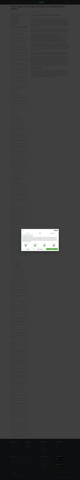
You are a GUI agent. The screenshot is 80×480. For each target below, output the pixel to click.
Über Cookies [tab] (52, 233)
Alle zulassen (52, 249)
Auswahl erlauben (40, 249)
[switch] (35, 245)
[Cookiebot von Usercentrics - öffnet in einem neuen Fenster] (54, 230)
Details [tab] (40, 233)
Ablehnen (28, 249)
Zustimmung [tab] (27, 233)
